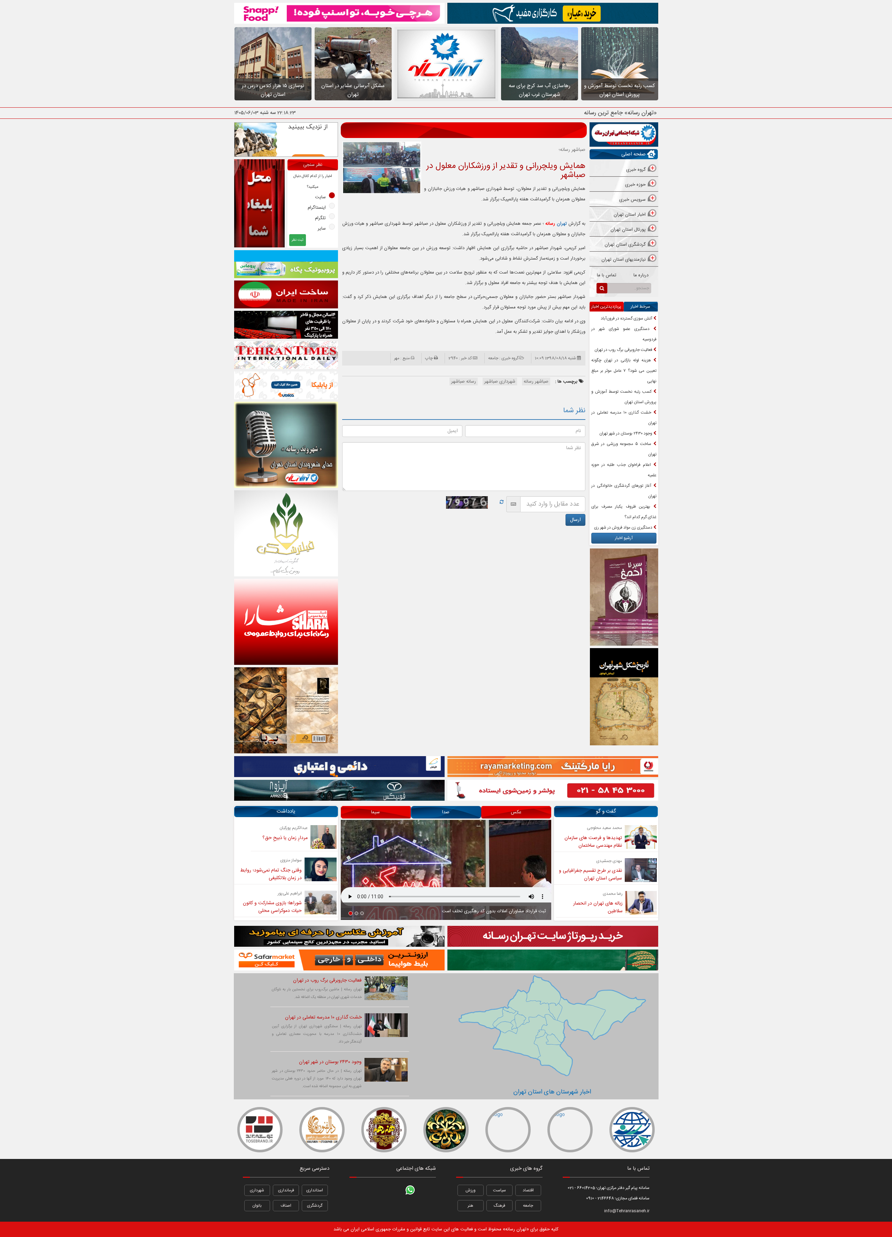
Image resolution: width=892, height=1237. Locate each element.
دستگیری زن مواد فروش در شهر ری (623, 527)
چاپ (429, 358)
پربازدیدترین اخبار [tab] (606, 306)
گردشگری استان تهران (625, 244)
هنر (470, 1205)
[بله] (358, 1208)
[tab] (624, 170)
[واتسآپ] (410, 1190)
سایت (320, 197)
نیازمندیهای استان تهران (623, 259)
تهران (556, 224)
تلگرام (320, 218)
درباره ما (640, 275)
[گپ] (392, 1208)
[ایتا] (427, 1208)
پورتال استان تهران (628, 229)
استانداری (314, 1190)
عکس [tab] (516, 812)
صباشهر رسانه (536, 381)
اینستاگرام (317, 208)
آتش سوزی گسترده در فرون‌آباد (627, 318)
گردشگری (314, 1205)
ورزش (471, 1190)
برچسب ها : (567, 381)
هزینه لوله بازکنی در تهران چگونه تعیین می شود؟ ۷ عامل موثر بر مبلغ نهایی (623, 371)
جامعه (528, 1205)
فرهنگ (499, 1205)
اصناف (285, 1205)
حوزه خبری (635, 185)
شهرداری (257, 1190)
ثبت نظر (297, 240)
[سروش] (410, 1208)
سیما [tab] (375, 812)
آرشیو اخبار (624, 538)
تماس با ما (606, 275)
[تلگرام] (375, 1190)
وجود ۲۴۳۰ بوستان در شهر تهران (626, 433)
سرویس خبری (632, 199)
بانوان (257, 1205)
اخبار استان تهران (630, 214)
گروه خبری (636, 170)
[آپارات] (358, 1190)
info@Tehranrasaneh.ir (626, 1210)
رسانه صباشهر (463, 381)
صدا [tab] (445, 812)
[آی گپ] (375, 1208)
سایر (322, 228)
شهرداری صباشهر (499, 381)
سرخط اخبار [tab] (640, 306)
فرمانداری (286, 1190)
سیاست (499, 1190)
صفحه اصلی (633, 154)
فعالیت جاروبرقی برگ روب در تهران (623, 349)
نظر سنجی (312, 165)
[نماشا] (392, 1190)
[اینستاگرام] (427, 1190)
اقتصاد (528, 1190)
